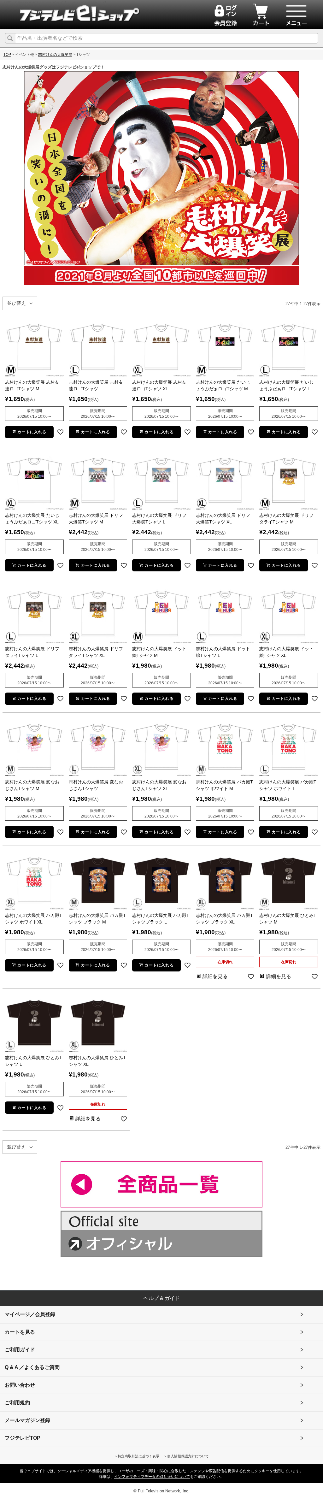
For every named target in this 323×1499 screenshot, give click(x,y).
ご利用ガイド (20, 1349)
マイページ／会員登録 (30, 1314)
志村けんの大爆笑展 (55, 54)
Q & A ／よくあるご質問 (32, 1367)
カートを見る (20, 1332)
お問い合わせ (20, 1385)
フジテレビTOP (22, 1438)
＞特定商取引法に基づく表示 (136, 1456)
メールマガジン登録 (27, 1420)
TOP (7, 54)
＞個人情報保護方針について (186, 1456)
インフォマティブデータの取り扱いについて (152, 1476)
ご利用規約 (17, 1402)
